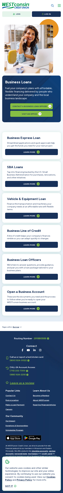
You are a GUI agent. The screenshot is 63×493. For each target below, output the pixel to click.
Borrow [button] (16, 327)
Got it (9, 486)
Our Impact (10, 421)
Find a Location (12, 400)
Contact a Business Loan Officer (29, 106)
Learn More (29, 152)
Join (18, 14)
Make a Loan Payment (15, 405)
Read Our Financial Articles (44, 405)
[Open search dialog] (52, 6)
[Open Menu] (59, 6)
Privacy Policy (24, 480)
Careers (9, 409)
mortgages (33, 454)
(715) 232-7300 (17, 370)
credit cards (47, 454)
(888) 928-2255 (18, 374)
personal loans (21, 454)
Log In (47, 14)
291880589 (40, 338)
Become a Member (41, 396)
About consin (41, 400)
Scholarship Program (14, 430)
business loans (38, 456)
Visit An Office (29, 114)
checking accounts (40, 451)
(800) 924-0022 (18, 360)
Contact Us (10, 396)
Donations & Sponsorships (17, 426)
